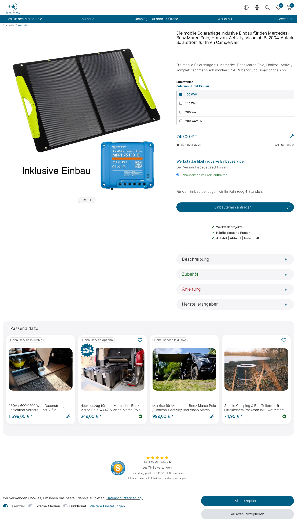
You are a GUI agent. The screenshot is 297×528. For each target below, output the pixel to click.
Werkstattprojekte (229, 227)
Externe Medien (47, 506)
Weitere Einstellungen (107, 506)
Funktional (77, 506)
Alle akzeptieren (247, 501)
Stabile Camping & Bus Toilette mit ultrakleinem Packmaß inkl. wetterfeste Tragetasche (255, 408)
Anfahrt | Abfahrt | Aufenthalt (237, 238)
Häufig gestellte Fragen (233, 233)
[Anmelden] (246, 7)
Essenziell (17, 506)
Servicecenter (282, 19)
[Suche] (268, 7)
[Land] (257, 7)
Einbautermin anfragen (233, 207)
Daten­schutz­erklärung (124, 498)
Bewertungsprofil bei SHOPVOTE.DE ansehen (157, 473)
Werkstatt (225, 19)
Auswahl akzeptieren (247, 514)
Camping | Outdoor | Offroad (156, 19)
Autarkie (88, 19)
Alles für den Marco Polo (23, 19)
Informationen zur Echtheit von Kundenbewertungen (157, 478)
